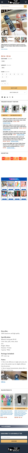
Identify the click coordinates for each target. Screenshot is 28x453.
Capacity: (6, 65)
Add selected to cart (15, 115)
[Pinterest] (12, 97)
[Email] (5, 97)
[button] (14, 92)
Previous (1, 406)
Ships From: (6, 58)
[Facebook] (2, 97)
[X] (10, 97)
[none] (14, 22)
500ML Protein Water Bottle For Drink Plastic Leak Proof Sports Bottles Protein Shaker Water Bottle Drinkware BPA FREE (14, 120)
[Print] (7, 97)
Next (26, 406)
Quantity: (3, 81)
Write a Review (4, 49)
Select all (5, 115)
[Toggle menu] (2, 2)
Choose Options (7, 123)
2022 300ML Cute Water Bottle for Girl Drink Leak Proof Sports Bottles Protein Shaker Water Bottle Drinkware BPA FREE (14, 133)
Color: (5, 71)
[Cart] (26, 2)
